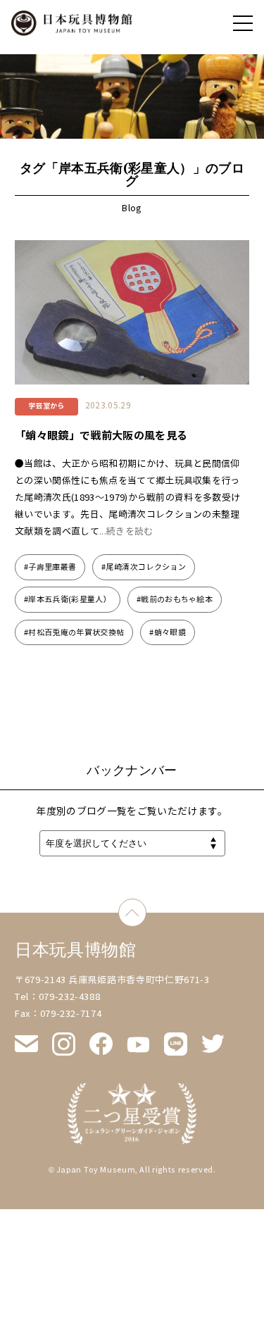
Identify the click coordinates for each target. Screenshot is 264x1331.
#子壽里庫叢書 (50, 567)
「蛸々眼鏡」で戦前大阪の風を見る (101, 435)
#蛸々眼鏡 (167, 632)
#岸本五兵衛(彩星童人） (67, 599)
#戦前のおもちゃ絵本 (175, 599)
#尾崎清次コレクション (143, 567)
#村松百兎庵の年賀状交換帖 (74, 632)
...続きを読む (126, 531)
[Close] (243, 23)
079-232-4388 (70, 997)
